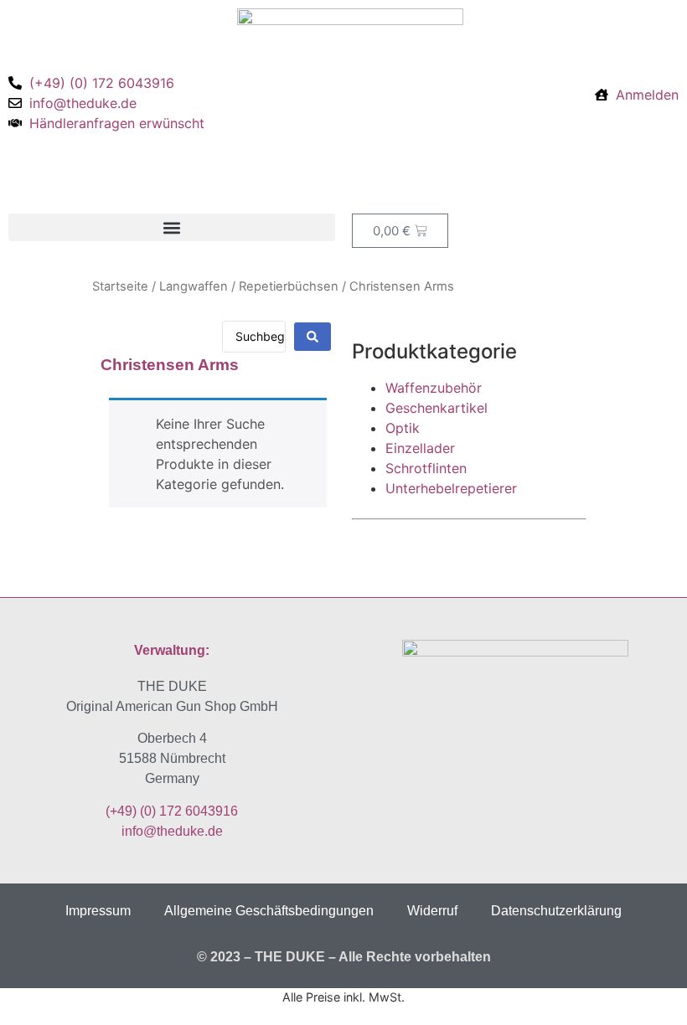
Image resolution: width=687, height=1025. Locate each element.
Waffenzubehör (433, 387)
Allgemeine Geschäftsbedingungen (269, 911)
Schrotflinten (426, 468)
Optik (402, 428)
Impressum (98, 911)
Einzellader (420, 448)
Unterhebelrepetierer (451, 488)
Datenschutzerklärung (556, 911)
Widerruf (432, 911)
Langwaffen (193, 286)
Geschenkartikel (436, 407)
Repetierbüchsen (288, 286)
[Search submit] (312, 336)
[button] (171, 227)
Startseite (120, 286)
